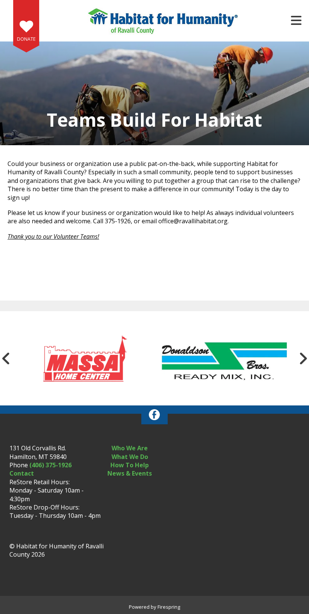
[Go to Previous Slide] (6, 358)
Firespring (169, 606)
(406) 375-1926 (50, 465)
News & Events (129, 473)
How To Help (129, 465)
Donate (26, 39)
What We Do (130, 457)
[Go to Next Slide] (303, 358)
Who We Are (130, 448)
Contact (21, 473)
